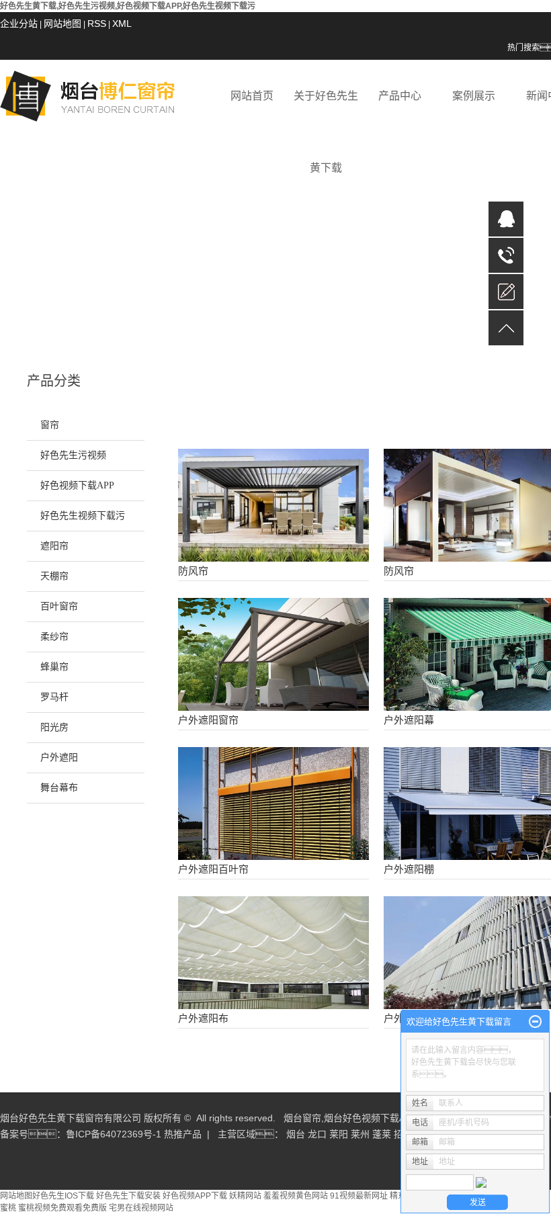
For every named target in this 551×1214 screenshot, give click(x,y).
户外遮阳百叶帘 (213, 869)
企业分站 (19, 23)
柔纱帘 (54, 637)
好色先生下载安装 (128, 1196)
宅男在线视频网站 (141, 1208)
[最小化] (535, 1022)
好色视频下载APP (77, 485)
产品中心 (399, 95)
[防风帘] (273, 504)
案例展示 (473, 95)
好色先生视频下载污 (82, 516)
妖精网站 (245, 1196)
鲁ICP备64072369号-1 (113, 1134)
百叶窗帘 (59, 606)
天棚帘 (54, 576)
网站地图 (62, 23)
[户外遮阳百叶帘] (273, 802)
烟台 (295, 1134)
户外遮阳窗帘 (208, 720)
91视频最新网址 (359, 1196)
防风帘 (193, 570)
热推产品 (183, 1134)
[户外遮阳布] (273, 952)
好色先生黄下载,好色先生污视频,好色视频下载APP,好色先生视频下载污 (127, 6)
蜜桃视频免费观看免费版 (62, 1208)
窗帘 (49, 425)
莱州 (360, 1134)
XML (122, 23)
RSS (96, 23)
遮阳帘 (54, 546)
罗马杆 (54, 697)
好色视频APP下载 (195, 1196)
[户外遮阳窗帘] (273, 653)
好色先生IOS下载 (63, 1196)
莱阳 (338, 1134)
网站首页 (251, 95)
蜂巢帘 (54, 667)
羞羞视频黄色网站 (295, 1196)
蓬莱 (381, 1134)
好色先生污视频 (73, 455)
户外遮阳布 (203, 1018)
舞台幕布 (59, 788)
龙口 (317, 1134)
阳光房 (54, 727)
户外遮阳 (59, 757)
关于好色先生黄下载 (326, 111)
